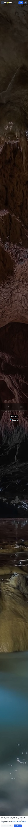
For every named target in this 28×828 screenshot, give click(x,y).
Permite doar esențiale (7, 825)
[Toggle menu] (2, 2)
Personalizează (14, 820)
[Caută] (21, 407)
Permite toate (18, 825)
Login (21, 2)
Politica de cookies (16, 821)
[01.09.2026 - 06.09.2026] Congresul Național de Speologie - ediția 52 (14, 412)
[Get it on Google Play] (14, 420)
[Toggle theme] (25, 2)
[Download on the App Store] (14, 416)
